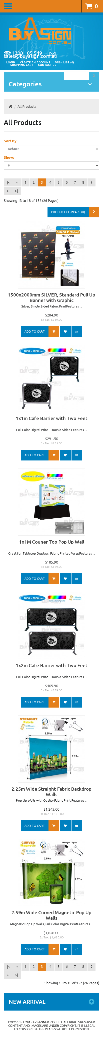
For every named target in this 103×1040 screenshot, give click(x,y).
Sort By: (11, 141)
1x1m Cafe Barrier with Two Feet (52, 418)
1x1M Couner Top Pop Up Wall (51, 542)
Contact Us (47, 65)
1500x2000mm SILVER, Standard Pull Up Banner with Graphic (51, 297)
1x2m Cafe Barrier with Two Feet (52, 665)
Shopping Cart (21, 65)
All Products (27, 107)
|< (8, 182)
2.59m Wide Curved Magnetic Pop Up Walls (52, 915)
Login (10, 62)
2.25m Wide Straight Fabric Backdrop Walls (52, 791)
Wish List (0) (64, 62)
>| (16, 191)
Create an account (35, 62)
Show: (9, 157)
